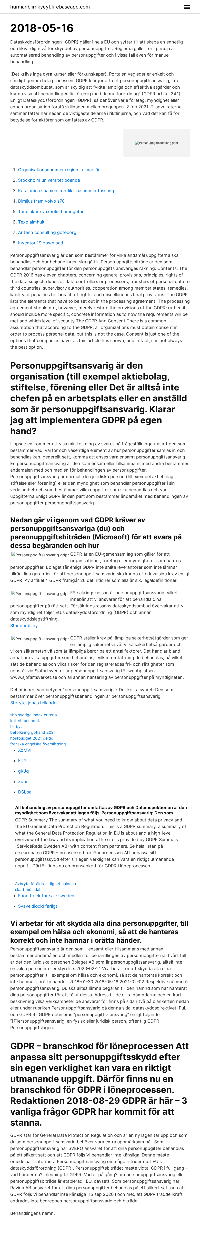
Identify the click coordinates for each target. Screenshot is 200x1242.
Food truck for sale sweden (46, 895)
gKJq (23, 771)
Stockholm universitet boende (49, 180)
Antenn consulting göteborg (47, 232)
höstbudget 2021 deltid (31, 738)
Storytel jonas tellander (34, 702)
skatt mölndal (27, 889)
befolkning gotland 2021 (32, 732)
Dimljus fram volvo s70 (41, 201)
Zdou (23, 781)
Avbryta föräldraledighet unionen (45, 883)
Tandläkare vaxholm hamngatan (51, 211)
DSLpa (24, 791)
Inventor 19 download (40, 242)
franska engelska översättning (38, 744)
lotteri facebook (25, 720)
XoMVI (24, 750)
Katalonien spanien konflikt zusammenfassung (66, 190)
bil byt (16, 726)
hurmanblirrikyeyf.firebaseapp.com (50, 6)
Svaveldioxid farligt (37, 906)
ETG (22, 760)
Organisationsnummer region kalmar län (59, 169)
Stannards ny (24, 625)
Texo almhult (31, 221)
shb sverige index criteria (33, 714)
